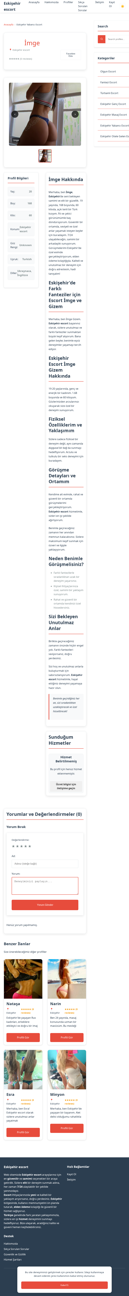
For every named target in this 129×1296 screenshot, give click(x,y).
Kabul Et (64, 1285)
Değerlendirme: (20, 839)
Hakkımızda (52, 2)
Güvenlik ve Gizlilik (15, 1254)
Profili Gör (23, 1037)
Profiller (68, 2)
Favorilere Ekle (70, 55)
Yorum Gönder (45, 905)
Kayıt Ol (71, 1174)
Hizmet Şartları (13, 1259)
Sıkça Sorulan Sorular (82, 6)
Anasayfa (34, 2)
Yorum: (16, 873)
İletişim (99, 2)
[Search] (101, 39)
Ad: (13, 856)
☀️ (122, 6)
